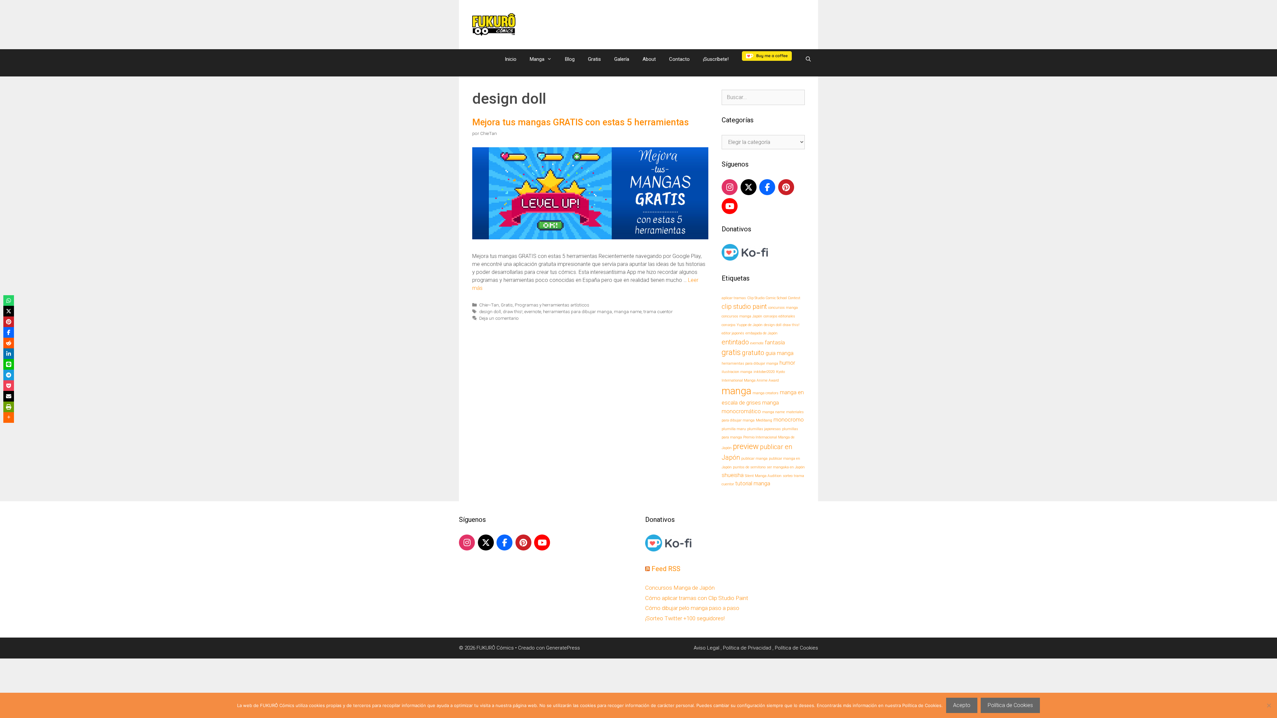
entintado (735, 342)
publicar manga (754, 458)
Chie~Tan (489, 304)
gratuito (753, 353)
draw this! (512, 311)
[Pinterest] (786, 187)
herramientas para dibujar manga (577, 311)
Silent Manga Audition (763, 476)
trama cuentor (658, 311)
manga (736, 391)
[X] (749, 187)
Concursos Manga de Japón (680, 587)
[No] (1268, 705)
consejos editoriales (779, 316)
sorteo (787, 476)
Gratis (594, 59)
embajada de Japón (762, 333)
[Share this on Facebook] (8, 332)
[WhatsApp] (8, 300)
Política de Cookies (796, 648)
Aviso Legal (707, 648)
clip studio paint (744, 306)
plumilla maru (734, 429)
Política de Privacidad (748, 648)
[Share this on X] (8, 311)
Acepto (961, 705)
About (649, 59)
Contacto (679, 59)
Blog (570, 59)
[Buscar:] (763, 97)
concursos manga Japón (742, 316)
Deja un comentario (499, 318)
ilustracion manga (737, 372)
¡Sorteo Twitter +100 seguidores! (685, 618)
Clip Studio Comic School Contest (773, 298)
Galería (621, 59)
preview (746, 446)
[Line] (8, 364)
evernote (532, 311)
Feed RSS (665, 569)
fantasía (775, 342)
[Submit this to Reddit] (8, 343)
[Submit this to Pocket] (8, 385)
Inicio (510, 59)
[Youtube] (730, 206)
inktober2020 (764, 372)
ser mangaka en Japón (786, 467)
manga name (627, 311)
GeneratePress (563, 648)
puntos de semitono (749, 467)
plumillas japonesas (764, 429)
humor (787, 363)
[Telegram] (8, 375)
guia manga (779, 353)
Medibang (764, 420)
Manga (537, 59)
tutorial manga (752, 483)
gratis (731, 352)
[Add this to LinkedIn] (8, 353)
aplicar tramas (734, 298)
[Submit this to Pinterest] (8, 321)
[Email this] (8, 396)
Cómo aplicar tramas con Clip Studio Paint (696, 598)
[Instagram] (730, 187)
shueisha (733, 475)
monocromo (789, 420)
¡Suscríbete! (716, 59)
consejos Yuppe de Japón (742, 325)
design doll (490, 311)
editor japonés (733, 333)
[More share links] (8, 417)
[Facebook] (767, 187)
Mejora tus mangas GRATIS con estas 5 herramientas (580, 122)
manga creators (766, 393)
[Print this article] (8, 407)
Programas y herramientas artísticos (552, 304)
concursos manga (783, 307)
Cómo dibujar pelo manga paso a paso (692, 608)
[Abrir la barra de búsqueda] (808, 59)
